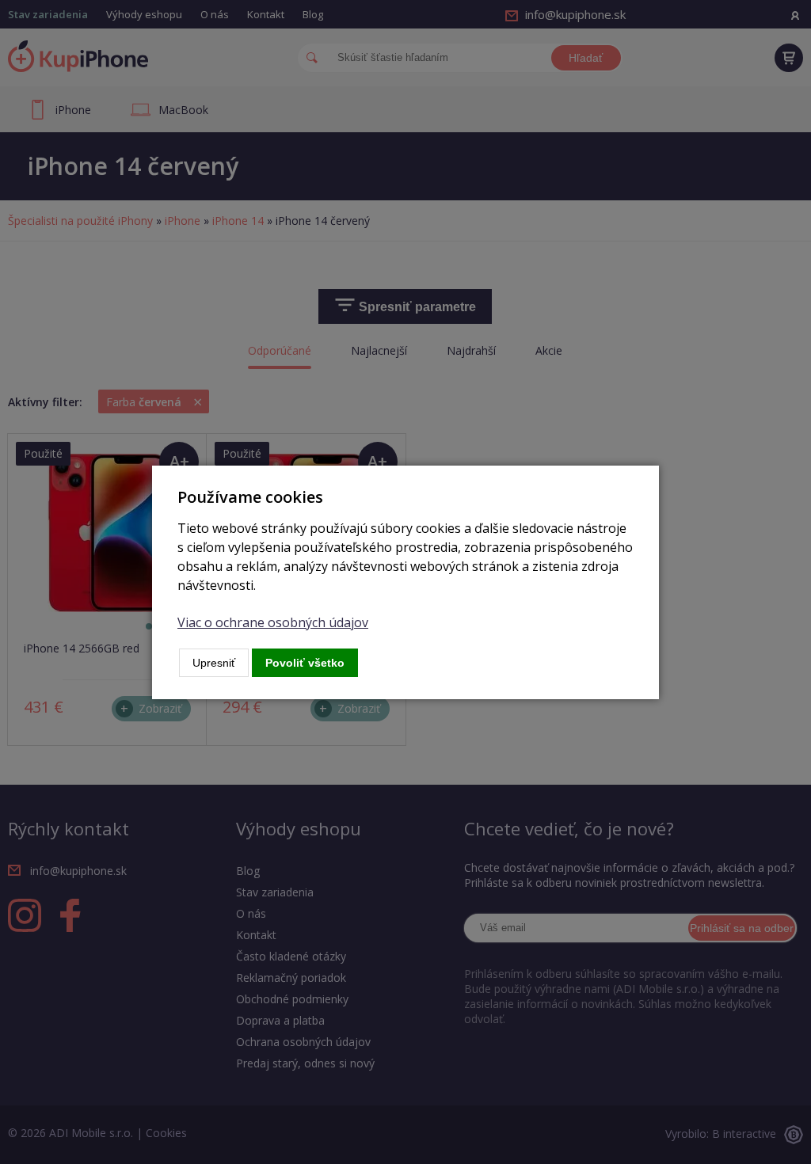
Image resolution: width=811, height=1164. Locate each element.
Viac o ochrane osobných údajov (272, 622)
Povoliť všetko (305, 662)
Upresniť (213, 662)
